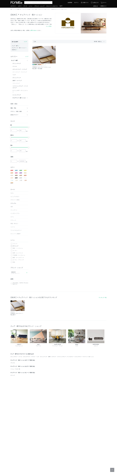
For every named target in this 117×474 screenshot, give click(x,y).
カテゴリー (13, 6)
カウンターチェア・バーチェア (29, 356)
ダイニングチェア (14, 356)
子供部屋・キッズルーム (19, 255)
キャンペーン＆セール (52, 6)
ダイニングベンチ (43, 356)
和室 (14, 262)
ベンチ (37, 356)
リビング (15, 243)
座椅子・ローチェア (52, 356)
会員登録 (70, 2)
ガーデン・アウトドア (18, 259)
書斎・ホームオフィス (18, 257)
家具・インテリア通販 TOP (16, 9)
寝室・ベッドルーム (18, 248)
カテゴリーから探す (26, 9)
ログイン (76, 2)
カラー (19, 6)
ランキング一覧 (102, 297)
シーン (30, 6)
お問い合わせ (33, 30)
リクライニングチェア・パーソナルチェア (65, 356)
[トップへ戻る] (112, 470)
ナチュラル (13, 362)
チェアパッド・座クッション (44, 9)
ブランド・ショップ (39, 6)
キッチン (15, 250)
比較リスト (86, 2)
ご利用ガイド (103, 6)
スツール (20, 356)
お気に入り (96, 2)
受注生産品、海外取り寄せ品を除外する (20, 283)
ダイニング (15, 246)
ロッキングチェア (78, 356)
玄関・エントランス (18, 253)
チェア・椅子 (34, 9)
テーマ (25, 6)
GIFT (61, 6)
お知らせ (95, 6)
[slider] (10, 127)
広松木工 (14, 15)
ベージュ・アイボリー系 (15, 369)
